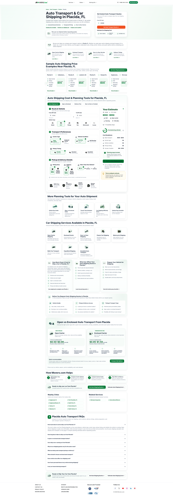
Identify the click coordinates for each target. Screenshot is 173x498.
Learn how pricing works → (82, 289)
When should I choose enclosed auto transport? (86, 454)
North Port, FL (72, 403)
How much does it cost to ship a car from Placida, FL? (86, 424)
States (81, 2)
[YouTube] (123, 488)
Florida (60, 9)
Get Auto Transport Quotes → (111, 27)
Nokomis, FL (53, 409)
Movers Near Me (40, 491)
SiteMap (63, 484)
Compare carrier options (75, 27)
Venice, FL (52, 406)
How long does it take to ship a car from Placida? (86, 434)
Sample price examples (51, 27)
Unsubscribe (65, 491)
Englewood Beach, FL (55, 403)
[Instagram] (127, 488)
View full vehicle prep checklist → (111, 289)
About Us (38, 484)
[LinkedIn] (131, 488)
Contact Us (38, 487)
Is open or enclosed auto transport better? (86, 438)
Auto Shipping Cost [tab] (53, 104)
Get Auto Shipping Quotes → (118, 70)
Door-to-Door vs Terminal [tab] (91, 104)
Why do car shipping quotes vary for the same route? (86, 446)
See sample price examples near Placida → (58, 289)
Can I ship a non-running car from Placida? (86, 442)
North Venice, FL (73, 409)
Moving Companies (95, 400)
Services (71, 2)
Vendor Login (65, 489)
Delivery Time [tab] (78, 104)
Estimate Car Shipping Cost (104, 30)
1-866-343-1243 (123, 2)
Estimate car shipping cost (63, 27)
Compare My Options (117, 361)
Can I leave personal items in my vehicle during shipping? (86, 462)
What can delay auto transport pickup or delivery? (86, 450)
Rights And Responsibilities (69, 487)
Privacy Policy (39, 489)
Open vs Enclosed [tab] (66, 104)
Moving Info (92, 2)
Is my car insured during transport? (86, 466)
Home (47, 9)
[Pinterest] (134, 488)
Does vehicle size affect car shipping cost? (86, 458)
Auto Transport (53, 9)
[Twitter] (119, 488)
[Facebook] (115, 488)
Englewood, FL (53, 400)
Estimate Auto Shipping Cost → (116, 387)
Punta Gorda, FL (73, 406)
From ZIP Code (100, 20)
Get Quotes (133, 2)
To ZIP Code (79, 112)
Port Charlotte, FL (73, 400)
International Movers (115, 400)
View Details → (51, 90)
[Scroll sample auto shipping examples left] (46, 83)
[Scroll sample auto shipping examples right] (126, 83)
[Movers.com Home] (41, 2)
